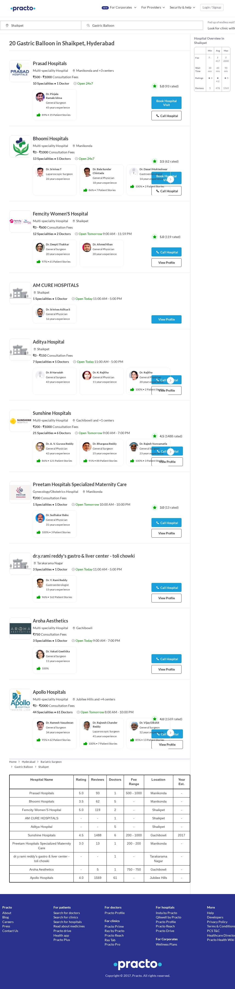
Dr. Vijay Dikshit (149, 722)
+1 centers (106, 420)
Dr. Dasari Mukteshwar (154, 169)
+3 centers (106, 70)
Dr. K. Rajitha (101, 372)
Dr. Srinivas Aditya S (58, 309)
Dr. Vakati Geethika (58, 651)
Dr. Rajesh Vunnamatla (153, 443)
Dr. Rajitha (146, 372)
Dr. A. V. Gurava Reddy (59, 443)
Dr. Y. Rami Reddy (56, 580)
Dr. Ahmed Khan (103, 244)
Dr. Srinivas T (54, 169)
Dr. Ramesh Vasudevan (59, 722)
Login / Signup (212, 7)
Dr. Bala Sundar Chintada (102, 171)
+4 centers (107, 699)
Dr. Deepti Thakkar (57, 244)
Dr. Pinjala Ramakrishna (54, 96)
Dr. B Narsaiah (54, 372)
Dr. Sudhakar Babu (57, 515)
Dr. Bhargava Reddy (105, 443)
